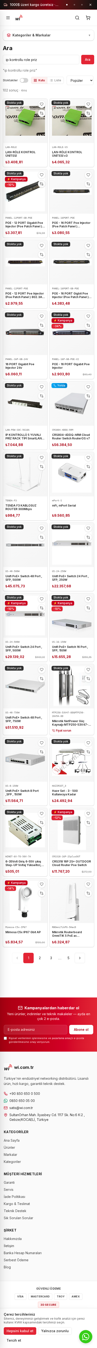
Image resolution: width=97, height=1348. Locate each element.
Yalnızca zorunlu (55, 1331)
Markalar (10, 1155)
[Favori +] (41, 104)
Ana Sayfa (12, 1140)
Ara (87, 59)
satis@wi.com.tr (21, 1108)
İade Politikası (14, 1197)
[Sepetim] (88, 18)
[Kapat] (90, 5)
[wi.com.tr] (19, 18)
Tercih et (14, 1340)
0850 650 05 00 (22, 1101)
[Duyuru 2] (74, 5)
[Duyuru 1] (67, 5)
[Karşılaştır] (41, 113)
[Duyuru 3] (82, 5)
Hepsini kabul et (20, 1331)
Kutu (41, 80)
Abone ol (81, 1029)
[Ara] (77, 17)
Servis (8, 1190)
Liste (57, 80)
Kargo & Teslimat (17, 1204)
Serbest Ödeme (16, 1260)
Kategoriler (12, 1162)
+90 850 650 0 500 (24, 1094)
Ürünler (9, 1147)
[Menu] (8, 17)
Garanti (9, 1182)
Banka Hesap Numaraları (23, 1253)
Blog (7, 1267)
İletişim (9, 1246)
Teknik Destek (15, 1211)
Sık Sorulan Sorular (18, 1218)
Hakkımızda (13, 1239)
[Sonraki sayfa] (80, 958)
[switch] (24, 80)
